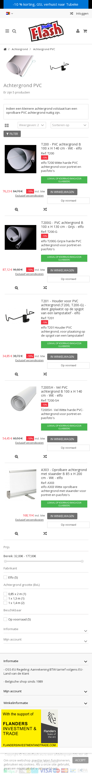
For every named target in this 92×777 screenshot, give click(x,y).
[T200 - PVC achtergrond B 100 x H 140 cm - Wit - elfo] (20, 159)
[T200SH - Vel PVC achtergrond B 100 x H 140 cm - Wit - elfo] (20, 402)
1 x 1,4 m (16, 603)
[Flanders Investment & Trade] (29, 728)
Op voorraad (19, 619)
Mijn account (12, 639)
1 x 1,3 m (16, 598)
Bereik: (8, 556)
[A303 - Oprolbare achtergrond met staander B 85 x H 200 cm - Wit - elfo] (20, 484)
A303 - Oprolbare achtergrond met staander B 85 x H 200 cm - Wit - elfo (64, 473)
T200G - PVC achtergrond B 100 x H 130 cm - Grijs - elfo (62, 224)
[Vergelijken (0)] (71, 14)
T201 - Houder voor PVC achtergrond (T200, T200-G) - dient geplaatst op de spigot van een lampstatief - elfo (63, 307)
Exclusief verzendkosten (29, 195)
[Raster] (7, 125)
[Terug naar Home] (5, 49)
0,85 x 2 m (17, 594)
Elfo (13, 577)
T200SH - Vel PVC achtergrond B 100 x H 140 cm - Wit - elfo (61, 391)
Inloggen (81, 13)
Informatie (11, 629)
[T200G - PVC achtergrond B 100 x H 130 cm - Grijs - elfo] (20, 237)
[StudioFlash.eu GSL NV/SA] (46, 31)
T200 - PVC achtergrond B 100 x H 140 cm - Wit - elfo (61, 146)
